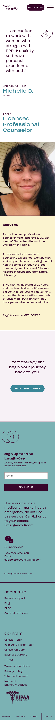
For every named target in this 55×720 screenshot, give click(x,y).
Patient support (14, 598)
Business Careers (15, 654)
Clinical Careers (14, 649)
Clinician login (13, 639)
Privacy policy (13, 671)
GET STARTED (35, 7)
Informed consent (16, 676)
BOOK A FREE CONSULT (27, 388)
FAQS (7, 608)
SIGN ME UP (26, 487)
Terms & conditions (17, 666)
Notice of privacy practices (15, 683)
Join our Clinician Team (19, 644)
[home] (10, 7)
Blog (7, 603)
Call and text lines (16, 613)
